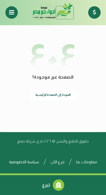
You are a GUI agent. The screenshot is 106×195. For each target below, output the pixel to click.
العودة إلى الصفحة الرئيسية (53, 95)
